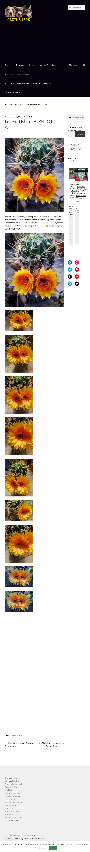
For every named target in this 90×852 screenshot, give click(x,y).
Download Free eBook (47, 65)
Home (10, 104)
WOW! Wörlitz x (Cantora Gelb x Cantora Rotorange (51, 744)
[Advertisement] (45, 43)
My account (20, 65)
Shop (7, 65)
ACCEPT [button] (52, 848)
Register (47, 83)
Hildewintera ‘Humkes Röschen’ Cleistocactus (19, 744)
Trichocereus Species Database (17, 74)
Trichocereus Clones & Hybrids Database (21, 83)
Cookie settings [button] (40, 848)
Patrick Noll (28, 117)
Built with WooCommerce (35, 838)
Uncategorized (19, 104)
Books (31, 65)
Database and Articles (13, 92)
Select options (70, 230)
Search (80, 134)
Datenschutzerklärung (14, 838)
